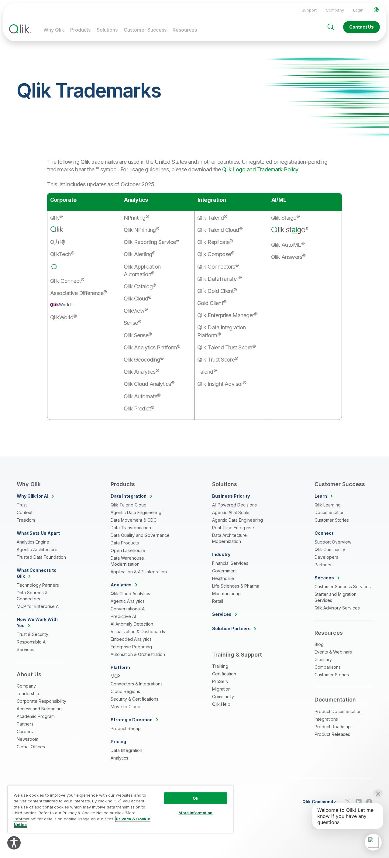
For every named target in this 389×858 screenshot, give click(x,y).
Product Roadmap (333, 726)
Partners (25, 723)
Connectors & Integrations (137, 683)
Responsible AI (31, 641)
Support (309, 10)
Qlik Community (330, 549)
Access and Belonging (39, 708)
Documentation (330, 512)
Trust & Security (32, 634)
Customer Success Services (343, 586)
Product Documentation (338, 711)
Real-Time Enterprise (233, 527)
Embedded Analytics (131, 639)
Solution (231, 628)
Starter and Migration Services (335, 597)
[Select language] (376, 9)
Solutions (107, 30)
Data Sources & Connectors (32, 595)
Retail (217, 601)
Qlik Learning (328, 504)
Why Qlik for (32, 496)
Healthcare (223, 578)
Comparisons (328, 667)
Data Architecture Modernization (229, 538)
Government (224, 570)
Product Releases (332, 734)
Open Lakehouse (128, 550)
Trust (22, 504)
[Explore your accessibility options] (14, 842)
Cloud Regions (125, 691)
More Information (195, 812)
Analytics (119, 757)
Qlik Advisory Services (337, 607)
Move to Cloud (125, 706)
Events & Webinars (333, 651)
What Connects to (37, 573)
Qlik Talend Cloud (128, 504)
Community (223, 696)
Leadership (28, 693)
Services (25, 649)
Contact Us (361, 26)
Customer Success (145, 30)
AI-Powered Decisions (234, 504)
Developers (326, 557)
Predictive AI (123, 616)
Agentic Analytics (128, 601)
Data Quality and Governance (140, 535)
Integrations (326, 719)
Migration (221, 689)
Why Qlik (53, 30)
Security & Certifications (134, 699)
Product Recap (126, 728)
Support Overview (333, 541)
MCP (115, 676)
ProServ (220, 681)
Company (335, 10)
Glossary (323, 659)
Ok (195, 798)
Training (220, 666)
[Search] (331, 27)
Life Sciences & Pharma (235, 586)
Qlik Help (221, 704)
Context (25, 512)
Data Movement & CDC (134, 520)
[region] (120, 809)
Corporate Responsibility (41, 701)
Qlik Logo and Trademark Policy (260, 169)
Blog (319, 644)
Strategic (132, 719)
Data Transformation (131, 527)
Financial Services (230, 563)
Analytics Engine (33, 541)
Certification (224, 673)
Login (358, 10)
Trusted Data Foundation (41, 557)
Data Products (125, 542)
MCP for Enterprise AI (38, 606)
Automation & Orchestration (138, 654)
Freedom (26, 520)
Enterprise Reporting (131, 646)
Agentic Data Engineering (136, 512)
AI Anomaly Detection (132, 623)
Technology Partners (38, 585)
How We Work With (37, 622)
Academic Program (36, 716)
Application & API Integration (139, 571)
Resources (185, 30)
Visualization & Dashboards (138, 631)
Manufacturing (226, 593)
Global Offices (31, 746)
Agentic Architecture (37, 549)
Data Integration (126, 750)
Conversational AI (128, 608)
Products (80, 30)
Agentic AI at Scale (231, 512)
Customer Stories (332, 520)
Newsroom (27, 739)
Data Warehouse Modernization (127, 561)
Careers (25, 731)
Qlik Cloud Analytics (130, 593)
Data (128, 496)
